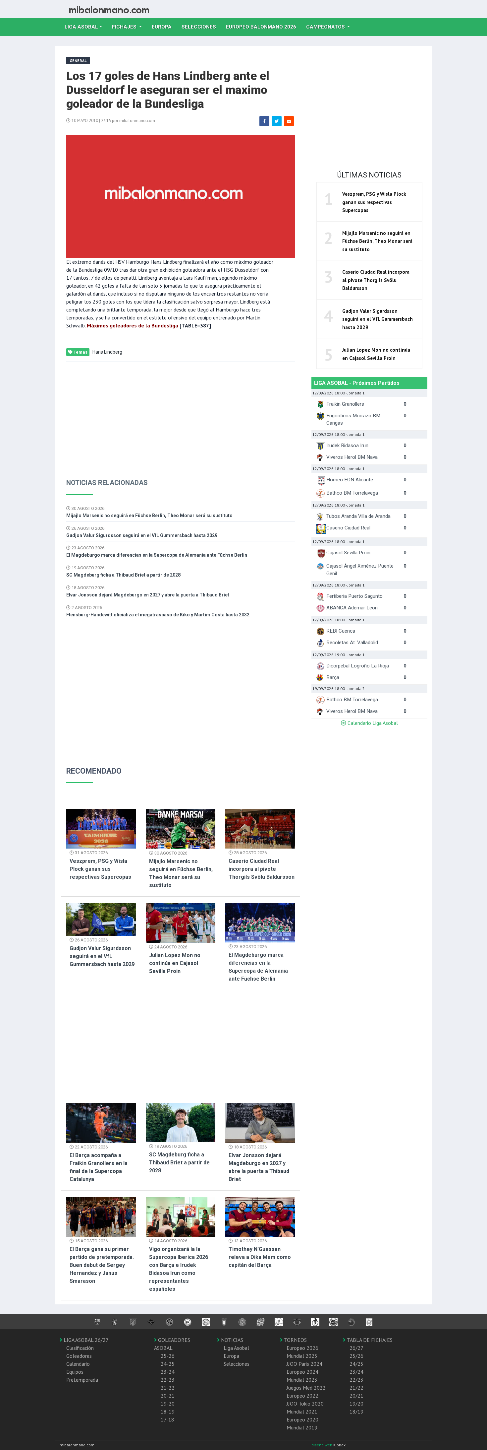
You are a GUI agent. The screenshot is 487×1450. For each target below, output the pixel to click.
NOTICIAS (231, 1340)
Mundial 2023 (302, 1379)
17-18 (167, 1419)
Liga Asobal (236, 1348)
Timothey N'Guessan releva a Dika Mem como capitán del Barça (260, 1257)
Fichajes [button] (125, 27)
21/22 (356, 1387)
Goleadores (79, 1355)
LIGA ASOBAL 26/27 (85, 1340)
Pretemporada (82, 1379)
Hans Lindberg (107, 352)
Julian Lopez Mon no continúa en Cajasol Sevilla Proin (174, 963)
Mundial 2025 (302, 1355)
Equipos (74, 1371)
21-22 (168, 1387)
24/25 (356, 1363)
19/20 (356, 1403)
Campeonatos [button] (326, 27)
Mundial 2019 (302, 1427)
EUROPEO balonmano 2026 (263, 27)
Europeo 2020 (302, 1419)
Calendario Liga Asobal (372, 723)
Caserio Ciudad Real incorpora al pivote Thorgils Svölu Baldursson (262, 869)
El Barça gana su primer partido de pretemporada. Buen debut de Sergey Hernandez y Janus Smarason (102, 1265)
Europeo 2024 (302, 1371)
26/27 (356, 1348)
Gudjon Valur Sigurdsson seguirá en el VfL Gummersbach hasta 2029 (141, 535)
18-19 (168, 1411)
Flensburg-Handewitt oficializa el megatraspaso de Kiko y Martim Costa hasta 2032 (157, 614)
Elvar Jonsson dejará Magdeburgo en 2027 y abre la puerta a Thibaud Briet (147, 594)
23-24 (168, 1371)
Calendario (78, 1363)
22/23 (356, 1379)
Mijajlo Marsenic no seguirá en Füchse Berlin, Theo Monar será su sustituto (149, 515)
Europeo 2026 (302, 1348)
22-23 (168, 1379)
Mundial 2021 (302, 1411)
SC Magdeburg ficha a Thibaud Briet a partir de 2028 (123, 575)
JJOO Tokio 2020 (305, 1403)
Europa (164, 27)
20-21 (168, 1395)
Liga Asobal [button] (81, 27)
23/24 (356, 1371)
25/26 (356, 1355)
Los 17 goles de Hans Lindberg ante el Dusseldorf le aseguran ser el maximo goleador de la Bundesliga (167, 90)
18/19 (356, 1411)
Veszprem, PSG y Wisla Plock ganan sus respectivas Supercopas (100, 869)
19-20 (168, 1403)
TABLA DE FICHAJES (369, 1340)
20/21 (356, 1395)
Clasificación (80, 1348)
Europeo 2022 (302, 1395)
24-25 (168, 1363)
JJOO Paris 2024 (304, 1363)
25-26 (168, 1355)
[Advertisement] (181, 414)
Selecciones (201, 27)
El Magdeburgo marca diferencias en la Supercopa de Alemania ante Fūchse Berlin (156, 555)
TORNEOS (295, 1340)
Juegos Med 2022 (306, 1387)
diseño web (322, 1444)
